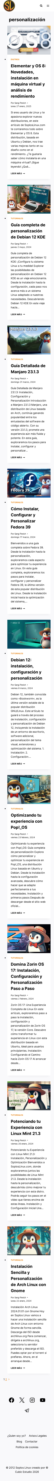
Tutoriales (17, 218)
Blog (19, 1441)
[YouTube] (42, 1400)
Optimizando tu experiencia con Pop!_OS (26, 821)
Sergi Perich (20, 103)
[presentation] (29, 40)
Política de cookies (27, 1447)
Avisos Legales (38, 1435)
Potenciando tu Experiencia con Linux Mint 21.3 (26, 1127)
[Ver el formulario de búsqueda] (41, 5)
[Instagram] (32, 1400)
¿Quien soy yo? (16, 1435)
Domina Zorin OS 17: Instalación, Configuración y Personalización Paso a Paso (27, 976)
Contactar (31, 1441)
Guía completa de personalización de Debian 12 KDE (28, 230)
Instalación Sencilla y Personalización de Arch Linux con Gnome (28, 1278)
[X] (22, 1400)
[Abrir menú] (48, 5)
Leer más (18, 173)
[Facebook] (11, 1400)
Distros (15, 59)
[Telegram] (27, 1410)
